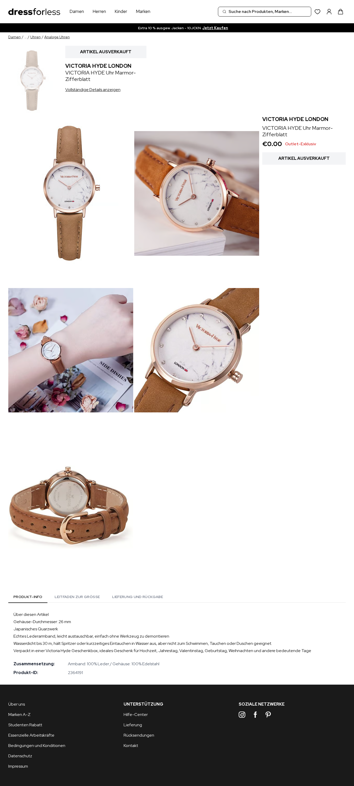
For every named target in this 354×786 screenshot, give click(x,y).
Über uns (16, 704)
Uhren (35, 37)
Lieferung (133, 725)
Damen (76, 11)
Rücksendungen (139, 735)
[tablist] (88, 597)
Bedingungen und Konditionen (36, 745)
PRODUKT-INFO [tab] (27, 596)
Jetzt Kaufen (212, 28)
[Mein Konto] (329, 11)
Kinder (121, 11)
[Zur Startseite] (34, 11)
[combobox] (264, 12)
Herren (99, 11)
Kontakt (131, 745)
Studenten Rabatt (25, 725)
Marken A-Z (19, 714)
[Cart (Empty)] (340, 11)
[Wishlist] (317, 11)
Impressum (18, 766)
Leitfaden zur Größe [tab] (77, 596)
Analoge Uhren (57, 37)
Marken (143, 11)
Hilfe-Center (136, 714)
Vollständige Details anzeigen (93, 89)
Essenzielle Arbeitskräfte (31, 735)
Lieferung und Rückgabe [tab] (137, 596)
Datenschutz (20, 756)
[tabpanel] (177, 643)
